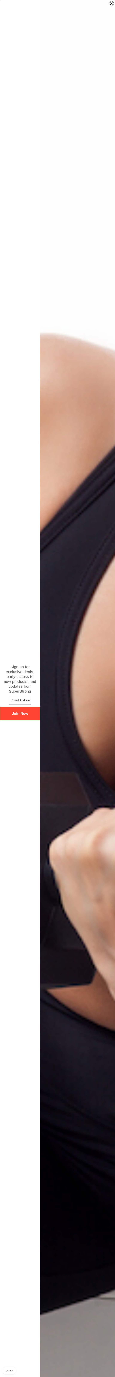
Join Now (20, 714)
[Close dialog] (111, 3)
